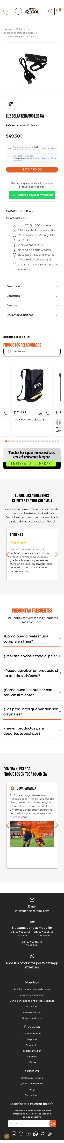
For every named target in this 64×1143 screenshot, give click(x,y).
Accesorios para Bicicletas (19, 32)
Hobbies (32, 1056)
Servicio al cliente (32, 1018)
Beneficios (13, 295)
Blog (32, 1089)
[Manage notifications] (6, 1136)
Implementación (32, 1050)
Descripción (14, 286)
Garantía (12, 305)
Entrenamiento (32, 1033)
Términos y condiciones (32, 995)
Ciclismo (21, 29)
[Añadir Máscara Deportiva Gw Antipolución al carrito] (5, 414)
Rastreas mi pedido (32, 1078)
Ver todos (19, 351)
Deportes (32, 1039)
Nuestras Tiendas (32, 1012)
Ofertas (32, 1062)
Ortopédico (32, 1045)
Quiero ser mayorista (32, 1083)
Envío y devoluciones (20, 314)
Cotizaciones (32, 1006)
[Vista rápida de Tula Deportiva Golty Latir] (40, 414)
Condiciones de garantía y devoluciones (32, 1000)
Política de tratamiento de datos (32, 989)
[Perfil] (50, 11)
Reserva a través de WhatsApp (35, 194)
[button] (6, 441)
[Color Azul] (58, 422)
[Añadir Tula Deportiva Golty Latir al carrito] (48, 414)
